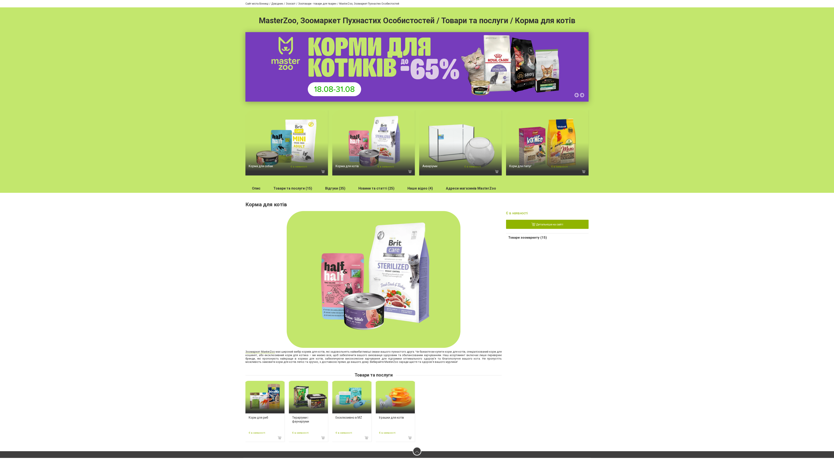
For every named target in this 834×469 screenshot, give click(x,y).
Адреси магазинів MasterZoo (471, 188)
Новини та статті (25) (376, 188)
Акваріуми (429, 166)
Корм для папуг (520, 166)
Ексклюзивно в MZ (349, 417)
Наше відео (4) (420, 188)
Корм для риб (258, 417)
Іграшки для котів (391, 417)
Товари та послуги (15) (292, 188)
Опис (256, 188)
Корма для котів (347, 166)
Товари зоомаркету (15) (527, 237)
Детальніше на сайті (549, 224)
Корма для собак (261, 166)
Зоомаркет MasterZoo (260, 351)
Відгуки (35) (335, 188)
